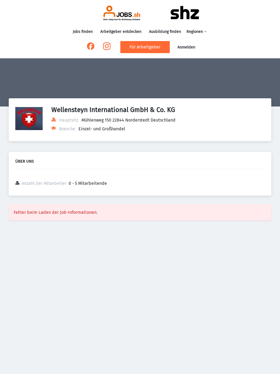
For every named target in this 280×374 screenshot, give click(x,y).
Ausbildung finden (165, 31)
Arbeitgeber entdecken (120, 31)
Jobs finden (83, 31)
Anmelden (186, 47)
